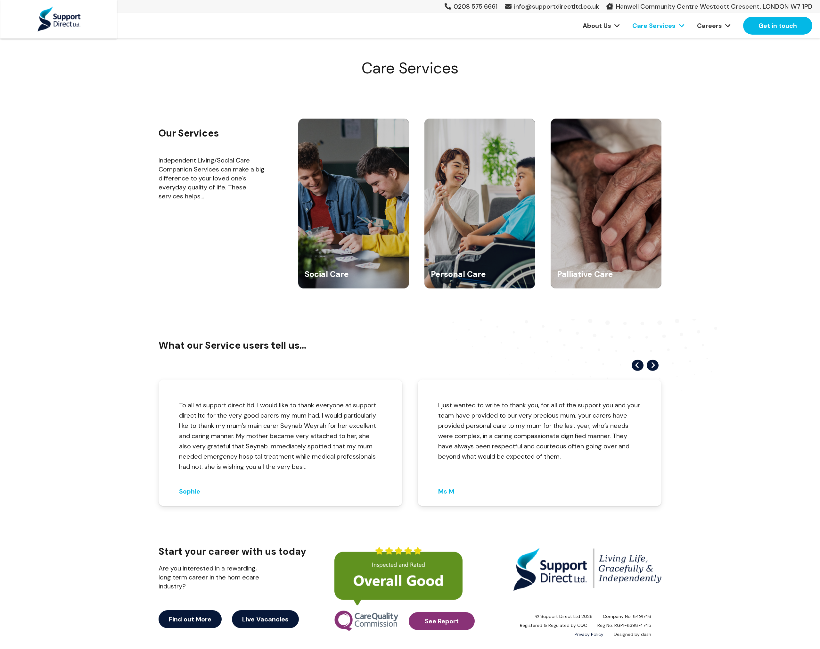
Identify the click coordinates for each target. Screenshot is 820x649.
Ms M (446, 491)
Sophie (189, 491)
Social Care (327, 274)
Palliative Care (585, 274)
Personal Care (458, 274)
